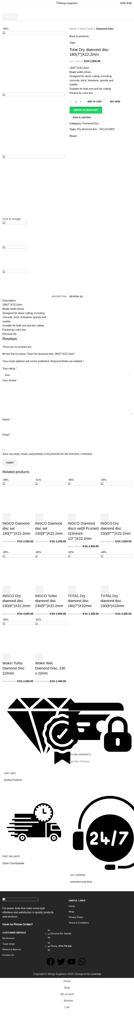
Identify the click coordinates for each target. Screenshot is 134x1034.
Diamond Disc (105, 28)
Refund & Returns (11, 949)
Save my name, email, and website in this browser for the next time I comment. (47, 454)
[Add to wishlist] (57, 657)
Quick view (48, 657)
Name (6, 419)
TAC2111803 (106, 129)
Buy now (115, 101)
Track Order (8, 944)
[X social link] (83, 136)
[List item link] (67, 941)
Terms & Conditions (79, 922)
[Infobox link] (34, 736)
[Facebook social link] (79, 136)
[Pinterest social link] (87, 136)
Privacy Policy (76, 917)
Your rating (9, 368)
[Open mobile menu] (6, 3)
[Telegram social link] (94, 136)
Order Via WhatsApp (86, 110)
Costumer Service (14, 932)
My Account (8, 938)
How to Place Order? (17, 924)
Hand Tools (86, 28)
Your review (10, 380)
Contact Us (8, 955)
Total (72, 42)
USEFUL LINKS (77, 900)
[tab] (59, 296)
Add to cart (94, 101)
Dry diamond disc (87, 129)
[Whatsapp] (82, 962)
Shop (71, 911)
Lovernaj (96, 974)
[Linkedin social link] (91, 136)
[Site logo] (67, 3)
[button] (85, 110)
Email (6, 434)
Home (72, 28)
